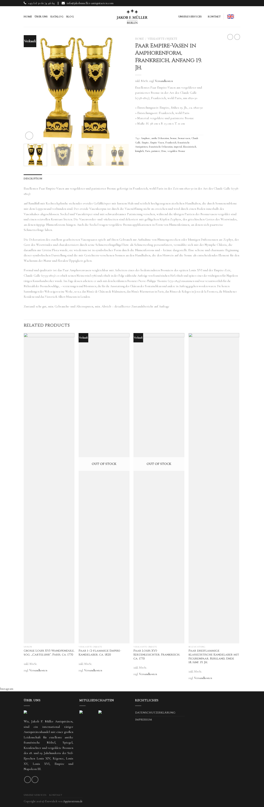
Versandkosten (164, 81)
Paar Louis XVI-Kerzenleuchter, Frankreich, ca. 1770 (156, 654)
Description (33, 178)
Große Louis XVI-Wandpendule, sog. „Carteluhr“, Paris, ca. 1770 (49, 653)
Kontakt (214, 16)
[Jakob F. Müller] (132, 16)
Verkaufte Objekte (162, 39)
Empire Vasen (157, 142)
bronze (173, 138)
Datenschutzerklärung (155, 713)
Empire (145, 142)
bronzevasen (184, 138)
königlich (139, 151)
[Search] (238, 16)
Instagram (6, 689)
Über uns (41, 16)
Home (28, 16)
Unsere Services (190, 16)
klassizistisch (189, 146)
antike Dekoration (160, 138)
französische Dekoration (161, 146)
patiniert (155, 151)
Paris (147, 151)
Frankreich (170, 142)
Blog (70, 16)
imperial (178, 146)
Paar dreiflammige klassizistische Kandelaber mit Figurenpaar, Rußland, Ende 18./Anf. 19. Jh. (214, 656)
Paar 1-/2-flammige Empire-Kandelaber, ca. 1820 (100, 653)
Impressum (143, 720)
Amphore (145, 138)
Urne (163, 151)
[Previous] (31, 88)
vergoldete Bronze (176, 151)
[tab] (33, 178)
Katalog (57, 16)
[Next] (121, 88)
